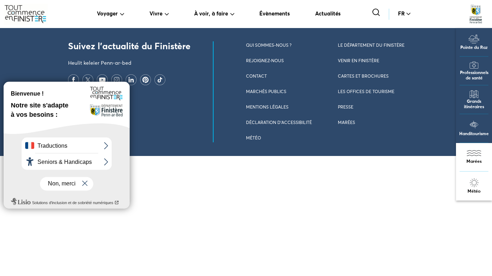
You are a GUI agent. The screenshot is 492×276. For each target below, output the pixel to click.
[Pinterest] (145, 79)
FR (401, 14)
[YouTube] (102, 79)
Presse (345, 107)
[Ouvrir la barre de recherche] (376, 13)
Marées (474, 162)
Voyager (107, 14)
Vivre (155, 14)
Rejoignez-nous (265, 61)
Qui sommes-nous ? (268, 45)
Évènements (274, 14)
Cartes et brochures (363, 76)
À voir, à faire (211, 14)
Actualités (328, 14)
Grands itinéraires (474, 104)
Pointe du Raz (474, 48)
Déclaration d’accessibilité (279, 123)
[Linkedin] (131, 79)
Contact (256, 76)
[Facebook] (73, 79)
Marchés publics (266, 92)
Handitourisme (474, 134)
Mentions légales (267, 107)
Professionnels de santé (474, 75)
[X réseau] (87, 79)
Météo (474, 191)
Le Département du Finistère (371, 45)
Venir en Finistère (358, 61)
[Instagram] (116, 79)
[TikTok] (160, 79)
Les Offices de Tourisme (366, 92)
